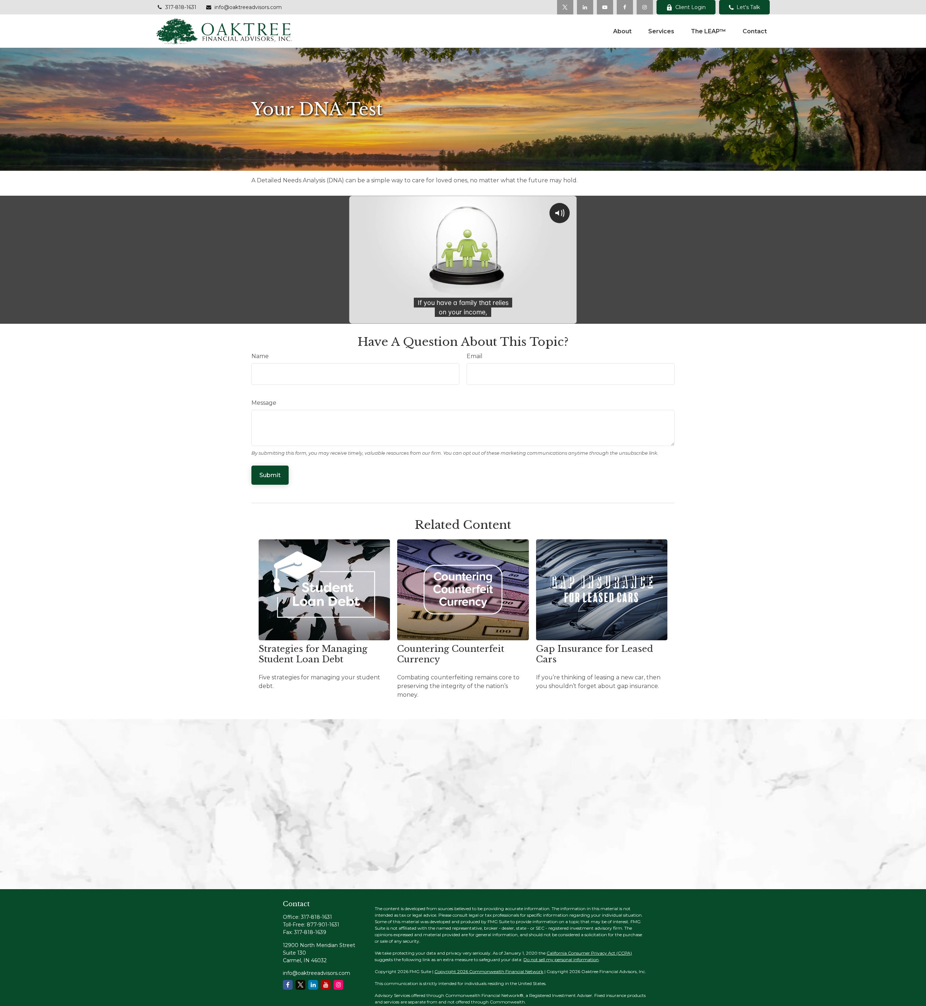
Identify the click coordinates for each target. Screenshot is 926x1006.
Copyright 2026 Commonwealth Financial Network (488, 971)
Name (260, 356)
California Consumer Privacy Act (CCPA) (589, 953)
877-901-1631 (323, 924)
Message (263, 402)
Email (475, 356)
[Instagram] (338, 985)
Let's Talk (748, 7)
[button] (622, 31)
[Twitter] (565, 7)
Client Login (690, 7)
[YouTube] (605, 7)
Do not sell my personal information (561, 959)
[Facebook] (625, 7)
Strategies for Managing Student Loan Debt (313, 654)
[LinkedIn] (585, 7)
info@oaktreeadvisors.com (248, 7)
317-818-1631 (180, 7)
